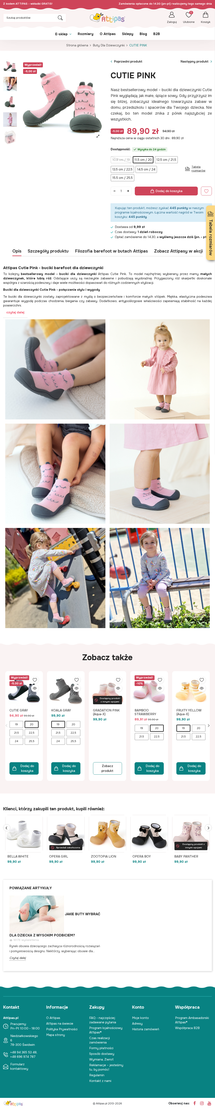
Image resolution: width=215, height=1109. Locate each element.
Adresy (137, 1023)
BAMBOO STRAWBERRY (145, 712)
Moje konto (140, 1018)
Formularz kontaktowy (19, 1066)
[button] (107, 312)
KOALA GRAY (61, 710)
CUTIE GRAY (18, 710)
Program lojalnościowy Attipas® (105, 1030)
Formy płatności (101, 1048)
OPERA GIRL (58, 856)
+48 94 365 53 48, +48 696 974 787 (23, 1054)
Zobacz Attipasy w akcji (178, 251)
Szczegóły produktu (48, 251)
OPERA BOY (141, 856)
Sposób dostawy (101, 1054)
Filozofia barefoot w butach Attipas (111, 251)
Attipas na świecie (59, 1023)
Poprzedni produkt (128, 61)
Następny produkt (194, 61)
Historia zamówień (145, 1029)
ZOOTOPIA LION (103, 856)
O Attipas (53, 1018)
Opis (16, 251)
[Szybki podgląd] (35, 688)
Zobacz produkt (107, 768)
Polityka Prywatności (61, 1029)
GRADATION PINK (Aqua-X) (106, 712)
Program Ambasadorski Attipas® (192, 1020)
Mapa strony (55, 1035)
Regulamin (96, 1075)
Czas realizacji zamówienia (99, 1040)
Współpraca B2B (187, 1028)
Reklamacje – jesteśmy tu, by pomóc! (106, 1067)
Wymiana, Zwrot (101, 1059)
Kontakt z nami (100, 1081)
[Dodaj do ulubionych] (35, 679)
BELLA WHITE (18, 856)
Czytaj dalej (17, 958)
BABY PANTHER (186, 856)
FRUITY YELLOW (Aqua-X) (188, 712)
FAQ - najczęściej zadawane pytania (102, 1020)
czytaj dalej (15, 312)
